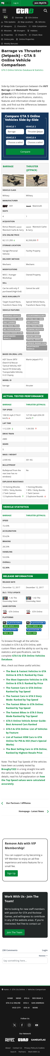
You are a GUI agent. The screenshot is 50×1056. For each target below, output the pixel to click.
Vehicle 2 (31, 126)
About (8, 1048)
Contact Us (17, 1048)
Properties (8, 35)
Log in (16, 3)
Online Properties (26, 39)
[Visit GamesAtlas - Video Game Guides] (38, 1039)
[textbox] (25, 961)
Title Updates (10, 22)
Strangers (21, 31)
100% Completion (39, 26)
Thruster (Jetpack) (35, 404)
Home (10, 998)
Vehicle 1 (11, 126)
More (35, 1008)
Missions (8, 31)
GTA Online (33, 17)
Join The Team (14, 932)
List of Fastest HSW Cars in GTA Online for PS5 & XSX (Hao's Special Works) (26, 741)
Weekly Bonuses (11, 43)
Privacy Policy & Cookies (34, 1048)
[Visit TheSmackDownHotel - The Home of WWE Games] (9, 1039)
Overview (19, 17)
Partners (22, 1052)
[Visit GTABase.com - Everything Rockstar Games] (23, 1039)
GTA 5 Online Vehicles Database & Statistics (22, 70)
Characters (22, 26)
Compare (25, 151)
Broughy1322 (8, 769)
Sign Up (11, 873)
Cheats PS (22, 35)
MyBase (4, 3)
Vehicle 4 (31, 137)
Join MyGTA (40, 3)
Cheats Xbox (37, 35)
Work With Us (34, 1052)
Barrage (8, 166)
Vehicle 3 (11, 137)
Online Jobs (9, 39)
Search (13, 1052)
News (18, 998)
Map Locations (27, 22)
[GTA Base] (25, 11)
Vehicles (41, 22)
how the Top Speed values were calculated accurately (23, 780)
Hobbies (33, 31)
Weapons (8, 26)
